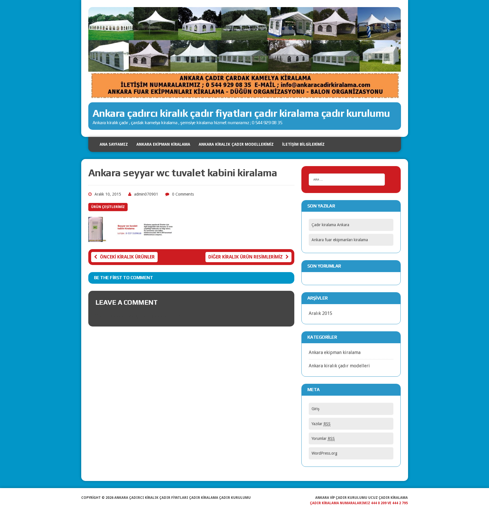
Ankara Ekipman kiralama (163, 144)
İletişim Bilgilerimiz (303, 144)
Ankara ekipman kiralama (335, 352)
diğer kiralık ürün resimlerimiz (245, 257)
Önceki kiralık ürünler (127, 257)
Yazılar (321, 423)
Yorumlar (323, 438)
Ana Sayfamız (114, 144)
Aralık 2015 (320, 313)
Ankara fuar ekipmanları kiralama (340, 240)
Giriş (315, 408)
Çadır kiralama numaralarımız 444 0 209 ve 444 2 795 (359, 503)
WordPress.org (324, 453)
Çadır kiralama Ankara (330, 224)
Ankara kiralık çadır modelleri (339, 365)
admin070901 (146, 194)
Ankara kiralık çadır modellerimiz (236, 144)
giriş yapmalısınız (161, 316)
